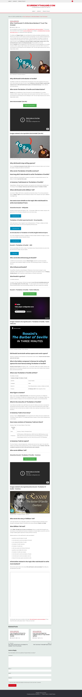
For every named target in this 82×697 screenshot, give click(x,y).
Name (9, 668)
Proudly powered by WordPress (33, 694)
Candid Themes (52, 694)
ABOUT (10, 1)
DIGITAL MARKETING (14, 21)
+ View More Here (15, 241)
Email (9, 673)
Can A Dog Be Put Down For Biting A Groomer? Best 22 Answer (17, 634)
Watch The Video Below (30, 105)
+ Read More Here (15, 215)
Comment (10, 655)
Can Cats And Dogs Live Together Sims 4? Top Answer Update (41, 634)
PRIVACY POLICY (21, 1)
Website (10, 677)
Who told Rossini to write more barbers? (35, 29)
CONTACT (15, 1)
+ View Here (14, 253)
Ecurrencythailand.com (41, 5)
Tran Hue (18, 27)
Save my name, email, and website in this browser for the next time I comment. (25, 682)
